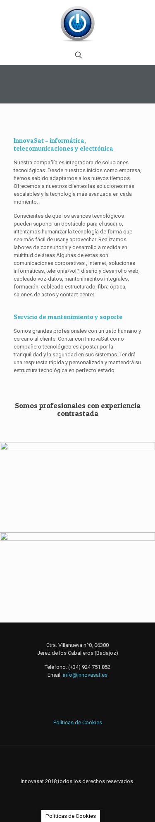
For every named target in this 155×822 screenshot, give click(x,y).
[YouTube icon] (86, 793)
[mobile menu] (144, 17)
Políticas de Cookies (77, 722)
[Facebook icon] (69, 793)
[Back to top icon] (77, 762)
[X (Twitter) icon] (77, 793)
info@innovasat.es (85, 675)
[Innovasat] (77, 22)
